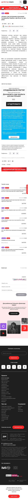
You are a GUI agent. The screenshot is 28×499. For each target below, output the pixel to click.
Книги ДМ (3, 411)
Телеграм (20, 409)
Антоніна (3, 395)
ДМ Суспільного (5, 381)
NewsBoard (4, 387)
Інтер (4, 164)
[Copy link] (17, 30)
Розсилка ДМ (4, 419)
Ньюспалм (4, 400)
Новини (6, 13)
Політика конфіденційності (7, 408)
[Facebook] (10, 30)
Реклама (3, 412)
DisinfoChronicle (5, 389)
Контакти (3, 414)
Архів (2, 420)
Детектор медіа (5, 378)
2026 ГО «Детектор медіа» (9, 445)
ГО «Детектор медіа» (6, 396)
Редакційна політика (6, 406)
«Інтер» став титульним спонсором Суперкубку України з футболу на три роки (12, 250)
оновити (24, 276)
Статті (8, 238)
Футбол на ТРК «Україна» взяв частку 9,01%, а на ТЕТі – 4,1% (13, 210)
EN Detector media (5, 393)
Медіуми (3, 401)
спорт (9, 164)
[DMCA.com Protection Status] (9, 476)
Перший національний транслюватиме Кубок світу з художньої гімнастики (13, 200)
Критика (3, 238)
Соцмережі (21, 404)
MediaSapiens (4, 379)
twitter (19, 408)
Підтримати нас (5, 415)
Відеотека (3, 390)
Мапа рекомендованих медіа (8, 398)
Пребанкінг (4, 384)
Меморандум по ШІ (6, 409)
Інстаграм (20, 411)
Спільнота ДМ (14, 313)
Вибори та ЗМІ (5, 392)
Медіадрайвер (5, 385)
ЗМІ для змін (4, 382)
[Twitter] (13, 30)
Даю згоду (14, 496)
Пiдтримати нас (18, 427)
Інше (3, 13)
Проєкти (4, 375)
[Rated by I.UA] (20, 476)
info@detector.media (7, 443)
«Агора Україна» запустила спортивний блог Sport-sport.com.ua (13, 221)
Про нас (4, 404)
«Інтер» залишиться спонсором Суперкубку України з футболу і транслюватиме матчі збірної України (13, 190)
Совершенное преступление (8, 240)
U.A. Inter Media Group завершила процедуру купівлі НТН (13, 231)
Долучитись (14, 137)
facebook (20, 406)
